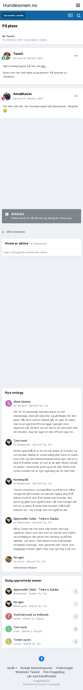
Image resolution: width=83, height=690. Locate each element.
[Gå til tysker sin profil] (8, 616)
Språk (11, 668)
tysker (17, 618)
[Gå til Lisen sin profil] (8, 629)
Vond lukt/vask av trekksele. (31, 614)
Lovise (17, 643)
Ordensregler (64, 668)
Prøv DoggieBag (53, 672)
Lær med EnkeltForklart (41, 676)
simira (20, 561)
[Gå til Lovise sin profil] (8, 641)
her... (44, 66)
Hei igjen (19, 557)
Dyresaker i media (36, 39)
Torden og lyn (22, 639)
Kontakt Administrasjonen (36, 668)
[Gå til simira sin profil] (8, 559)
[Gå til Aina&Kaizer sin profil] (7, 96)
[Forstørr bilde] (5, 110)
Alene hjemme (22, 401)
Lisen (17, 631)
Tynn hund (20, 440)
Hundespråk (21, 479)
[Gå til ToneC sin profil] (7, 56)
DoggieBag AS (41, 680)
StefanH (22, 405)
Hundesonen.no (20, 5)
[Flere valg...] (76, 56)
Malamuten (23, 444)
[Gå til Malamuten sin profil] (8, 442)
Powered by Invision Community (41, 684)
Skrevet (28, 58)
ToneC (10, 36)
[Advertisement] (41, 163)
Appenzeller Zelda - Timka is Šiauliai (36, 518)
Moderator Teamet (28, 672)
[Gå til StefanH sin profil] (8, 403)
